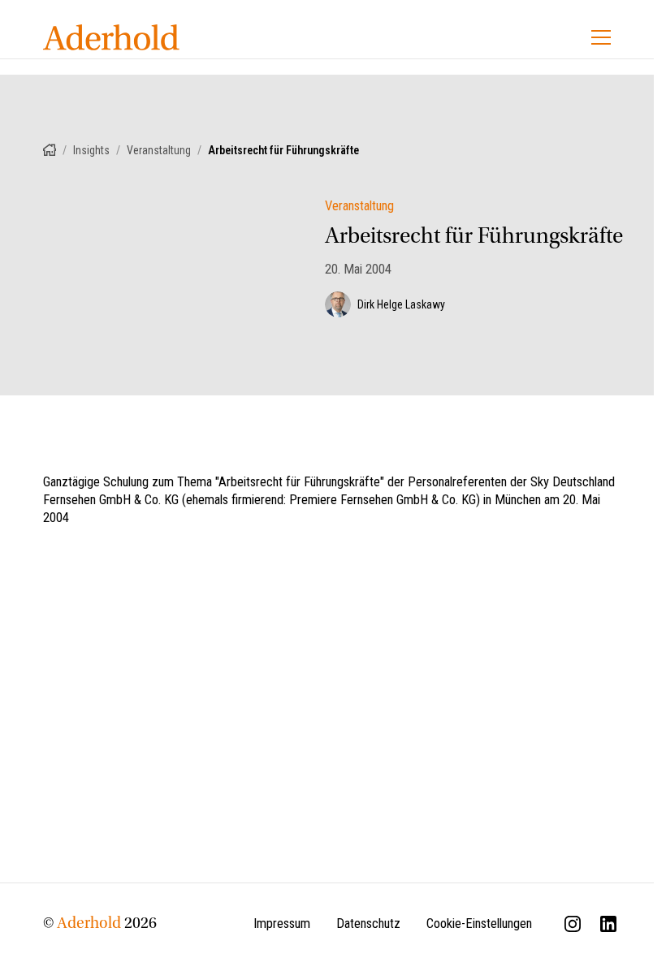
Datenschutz (368, 923)
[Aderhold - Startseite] (111, 37)
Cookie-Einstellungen (479, 923)
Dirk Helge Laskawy (401, 304)
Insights (91, 150)
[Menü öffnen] (601, 37)
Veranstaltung (159, 150)
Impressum (281, 923)
